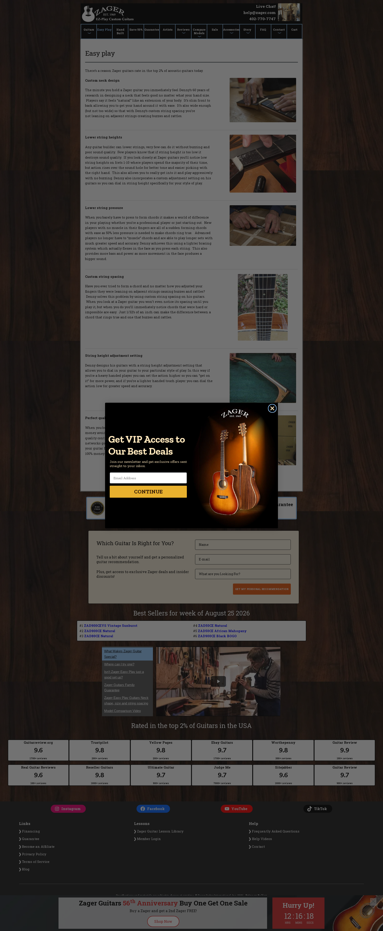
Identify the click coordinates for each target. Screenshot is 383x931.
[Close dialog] (272, 408)
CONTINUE (148, 491)
